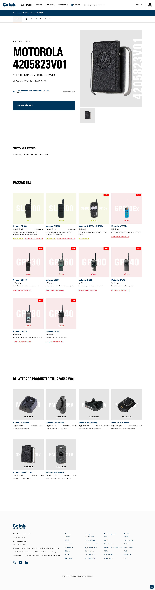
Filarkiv (126, 551)
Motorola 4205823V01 (38, 13)
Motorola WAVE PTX (91, 544)
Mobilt (67, 540)
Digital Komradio (109, 544)
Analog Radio (108, 558)
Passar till (34, 19)
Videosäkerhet (108, 554)
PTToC (106, 540)
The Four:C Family (90, 554)
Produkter (19, 13)
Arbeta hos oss (128, 540)
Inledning (17, 19)
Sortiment (26, 5)
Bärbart (67, 536)
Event (125, 558)
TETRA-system (89, 536)
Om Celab (39, 5)
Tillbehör (67, 554)
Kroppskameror (89, 551)
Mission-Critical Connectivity (113, 547)
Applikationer (69, 547)
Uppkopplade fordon (91, 547)
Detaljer (26, 19)
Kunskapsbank (63, 5)
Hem (14, 13)
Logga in (139, 5)
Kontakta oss (50, 5)
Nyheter (126, 536)
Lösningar (88, 534)
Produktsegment (109, 534)
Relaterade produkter (46, 19)
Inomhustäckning (90, 540)
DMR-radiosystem (90, 558)
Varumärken (68, 558)
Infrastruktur (69, 544)
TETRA (106, 551)
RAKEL (106, 536)
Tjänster (67, 551)
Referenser (127, 554)
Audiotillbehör (27, 13)
